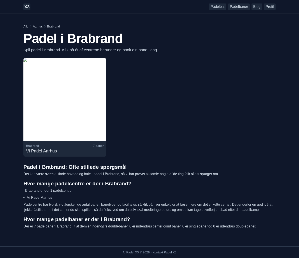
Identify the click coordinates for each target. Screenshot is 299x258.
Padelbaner (239, 7)
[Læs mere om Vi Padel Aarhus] (64, 107)
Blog (256, 7)
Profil (270, 7)
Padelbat (218, 7)
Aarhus (38, 26)
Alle (25, 26)
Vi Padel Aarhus (39, 197)
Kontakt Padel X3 (164, 252)
